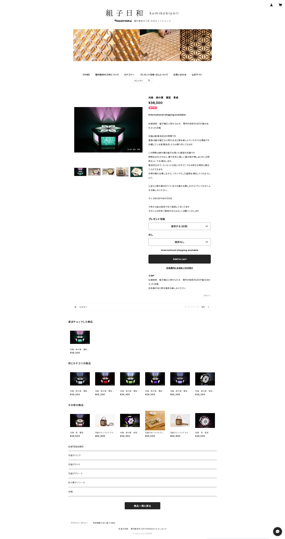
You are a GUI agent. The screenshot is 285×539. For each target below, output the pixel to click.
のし (150, 234)
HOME (86, 74)
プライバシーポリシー (79, 523)
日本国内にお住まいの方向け (179, 268)
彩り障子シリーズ (76, 482)
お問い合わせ (179, 74)
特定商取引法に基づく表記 (104, 523)
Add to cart (179, 259)
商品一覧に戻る (142, 505)
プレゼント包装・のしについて (154, 74)
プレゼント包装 (156, 219)
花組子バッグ (74, 455)
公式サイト (197, 74)
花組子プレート (75, 473)
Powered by (139, 533)
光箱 (70, 491)
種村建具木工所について (107, 74)
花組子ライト (74, 464)
